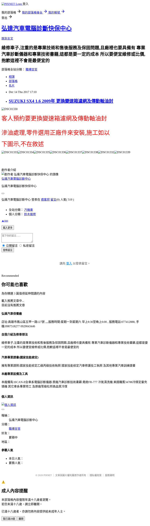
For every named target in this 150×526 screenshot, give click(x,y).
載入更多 (7, 227)
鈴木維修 (30, 214)
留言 (53, 199)
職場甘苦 (31, 69)
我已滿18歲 (9, 518)
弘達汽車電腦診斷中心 (16, 178)
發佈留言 (7, 250)
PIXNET (48, 475)
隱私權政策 (96, 475)
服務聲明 (110, 475)
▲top (4, 220)
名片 (12, 85)
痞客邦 (45, 199)
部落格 (13, 81)
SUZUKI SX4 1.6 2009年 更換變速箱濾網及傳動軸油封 (61, 101)
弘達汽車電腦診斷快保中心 (36, 28)
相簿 (12, 76)
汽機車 (28, 209)
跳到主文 (7, 38)
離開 (21, 518)
